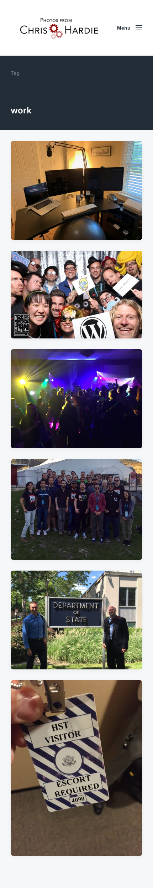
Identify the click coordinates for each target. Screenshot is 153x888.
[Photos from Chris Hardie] (59, 28)
